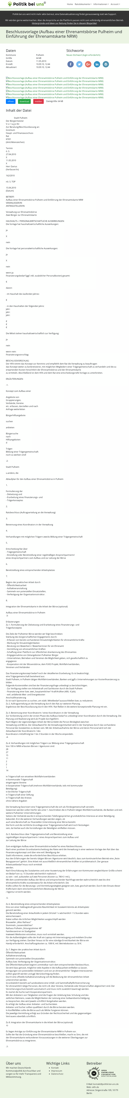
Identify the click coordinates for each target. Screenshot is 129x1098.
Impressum (56, 1070)
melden (38, 101)
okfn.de (95, 1087)
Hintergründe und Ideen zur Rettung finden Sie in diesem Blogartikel (64, 23)
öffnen (11, 101)
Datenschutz (57, 1073)
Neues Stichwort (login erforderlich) (83, 55)
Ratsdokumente (82, 4)
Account (115, 4)
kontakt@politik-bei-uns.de (106, 1084)
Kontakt (55, 1067)
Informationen (100, 4)
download (24, 101)
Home (70, 4)
